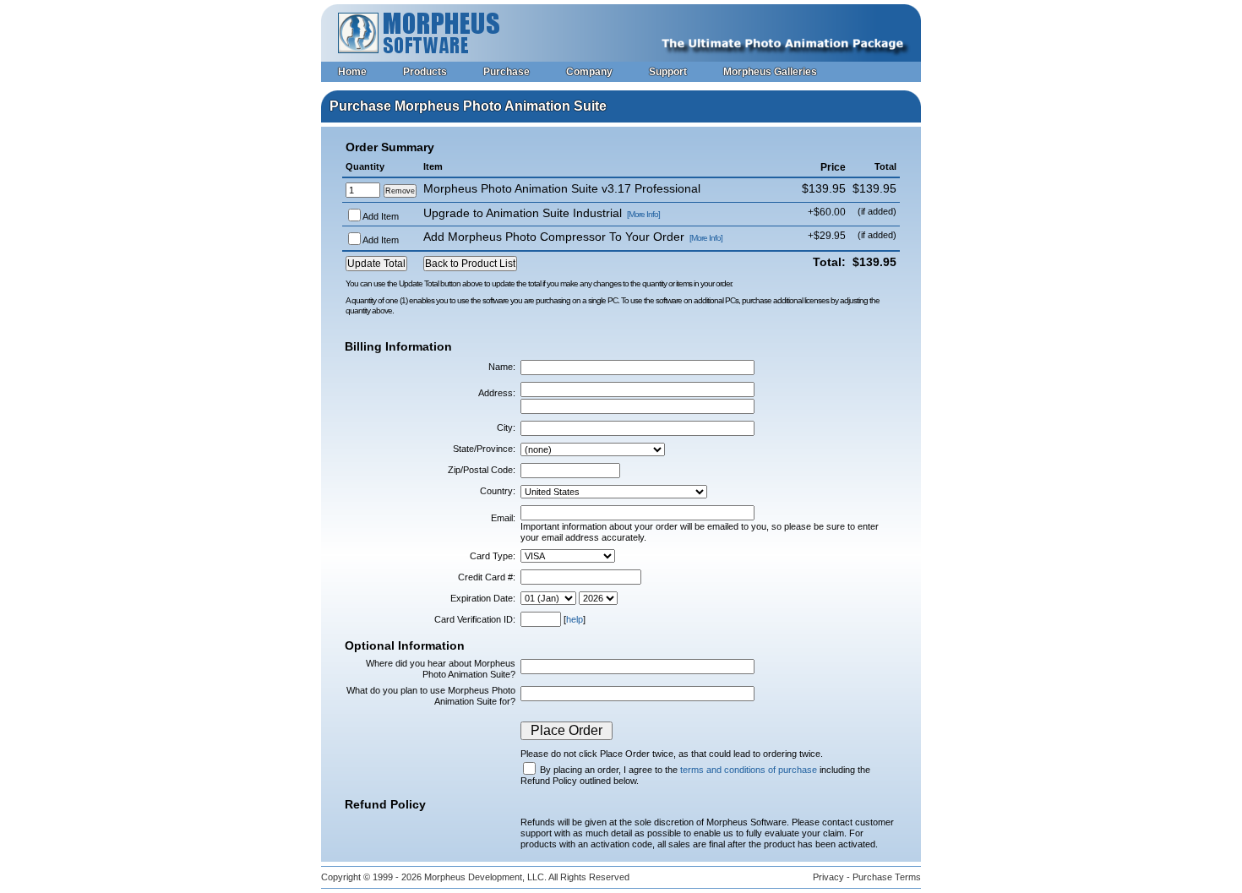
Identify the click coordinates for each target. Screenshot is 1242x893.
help (574, 619)
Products (425, 72)
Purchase (506, 72)
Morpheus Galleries (770, 72)
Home (352, 72)
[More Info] (643, 214)
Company (589, 72)
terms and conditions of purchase (748, 770)
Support (668, 72)
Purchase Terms (887, 877)
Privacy (828, 877)
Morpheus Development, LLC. (485, 877)
